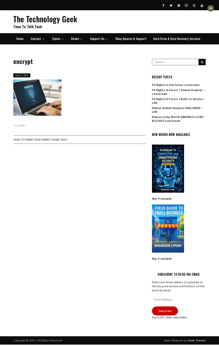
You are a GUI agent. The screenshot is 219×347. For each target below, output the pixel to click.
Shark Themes (197, 340)
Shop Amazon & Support (130, 39)
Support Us (97, 39)
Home (20, 39)
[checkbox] (210, 8)
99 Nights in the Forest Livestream (176, 85)
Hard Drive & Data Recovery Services (176, 39)
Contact (36, 39)
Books (75, 39)
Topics (56, 39)
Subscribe (165, 311)
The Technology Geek (45, 19)
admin (21, 125)
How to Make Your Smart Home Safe (40, 139)
